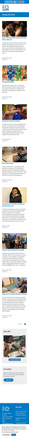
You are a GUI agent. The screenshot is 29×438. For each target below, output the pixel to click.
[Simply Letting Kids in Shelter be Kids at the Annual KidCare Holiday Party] (14, 29)
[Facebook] (17, 2)
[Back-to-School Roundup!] (14, 154)
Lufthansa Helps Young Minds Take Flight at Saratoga (14, 294)
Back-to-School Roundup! (8, 163)
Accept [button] (13, 434)
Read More (4, 59)
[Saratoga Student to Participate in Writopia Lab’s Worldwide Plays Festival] (14, 195)
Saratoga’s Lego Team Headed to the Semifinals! (13, 250)
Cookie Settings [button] (6, 434)
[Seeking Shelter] (9, 2)
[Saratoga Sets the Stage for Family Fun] (14, 112)
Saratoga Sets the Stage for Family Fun (11, 121)
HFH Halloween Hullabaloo (8, 82)
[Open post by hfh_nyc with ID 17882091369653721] (14, 346)
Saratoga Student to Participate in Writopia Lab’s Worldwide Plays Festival (13, 205)
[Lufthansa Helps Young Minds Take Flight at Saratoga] (14, 285)
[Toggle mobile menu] (26, 6)
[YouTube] (20, 2)
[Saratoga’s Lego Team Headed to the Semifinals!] (14, 241)
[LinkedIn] (23, 2)
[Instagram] (15, 2)
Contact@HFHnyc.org (7, 423)
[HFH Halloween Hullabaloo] (14, 73)
